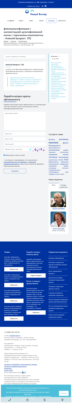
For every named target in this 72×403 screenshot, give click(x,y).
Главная (6, 41)
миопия (53, 142)
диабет (65, 150)
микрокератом (54, 164)
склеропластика (54, 170)
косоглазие (64, 152)
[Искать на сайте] (42, 6)
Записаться (62, 21)
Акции (41, 21)
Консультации (22, 41)
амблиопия (64, 162)
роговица (63, 139)
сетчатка (53, 157)
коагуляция (63, 157)
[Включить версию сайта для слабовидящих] (44, 5)
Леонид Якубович (58, 208)
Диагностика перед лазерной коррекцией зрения (56, 280)
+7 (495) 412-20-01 (33, 6)
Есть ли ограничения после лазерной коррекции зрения (58, 308)
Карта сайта (8, 370)
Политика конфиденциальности (15, 366)
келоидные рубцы (58, 166)
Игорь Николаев (58, 229)
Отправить (15, 171)
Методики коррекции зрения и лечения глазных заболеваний (57, 265)
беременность (54, 162)
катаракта (53, 154)
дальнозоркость (54, 148)
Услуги (21, 21)
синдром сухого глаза (56, 174)
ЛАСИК (60, 160)
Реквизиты (8, 368)
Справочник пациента (58, 252)
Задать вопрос (36, 275)
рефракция (64, 164)
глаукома (52, 152)
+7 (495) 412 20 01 (12, 332)
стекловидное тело (58, 172)
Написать (36, 312)
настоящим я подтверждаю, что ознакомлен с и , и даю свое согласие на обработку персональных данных (24, 163)
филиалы (52, 139)
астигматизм (54, 150)
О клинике (10, 21)
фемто (65, 143)
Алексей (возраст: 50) (15, 65)
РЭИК (66, 160)
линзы (65, 154)
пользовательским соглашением (15, 162)
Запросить (14, 285)
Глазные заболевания (56, 258)
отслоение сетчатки (58, 168)
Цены (31, 21)
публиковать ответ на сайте (15, 155)
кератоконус (53, 160)
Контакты (51, 21)
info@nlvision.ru (15, 336)
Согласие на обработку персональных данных (20, 364)
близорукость (54, 146)
